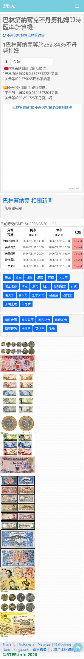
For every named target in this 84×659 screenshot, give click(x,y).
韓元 (25, 286)
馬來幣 (23, 295)
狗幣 (52, 329)
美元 (8, 277)
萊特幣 (39, 329)
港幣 (40, 277)
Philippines (62, 644)
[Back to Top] (78, 647)
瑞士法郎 (11, 286)
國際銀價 (11, 329)
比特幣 (26, 329)
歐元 (19, 277)
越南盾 (53, 295)
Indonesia (26, 644)
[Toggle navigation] (77, 6)
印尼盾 (26, 304)
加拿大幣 (38, 295)
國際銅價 (28, 320)
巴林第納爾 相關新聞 (28, 200)
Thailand (9, 644)
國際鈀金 (44, 320)
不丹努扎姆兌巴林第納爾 (25, 35)
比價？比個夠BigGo (65, 649)
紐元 (46, 286)
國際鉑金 (61, 320)
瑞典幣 (9, 295)
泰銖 (74, 286)
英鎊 (51, 277)
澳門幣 (67, 295)
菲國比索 (11, 304)
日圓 (29, 277)
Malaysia (44, 644)
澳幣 (35, 286)
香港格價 (40, 649)
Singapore (21, 649)
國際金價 (11, 320)
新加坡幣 (60, 286)
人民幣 (63, 277)
